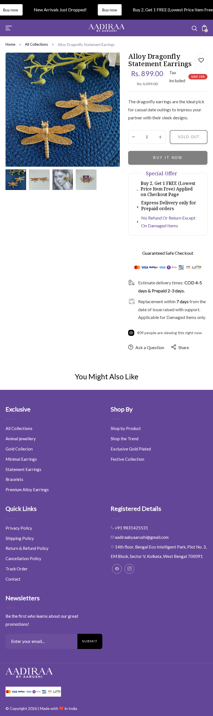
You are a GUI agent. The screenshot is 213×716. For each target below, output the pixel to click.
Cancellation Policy (23, 558)
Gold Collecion (19, 448)
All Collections (36, 44)
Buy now (100, 9)
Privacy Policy (19, 528)
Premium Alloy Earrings (27, 489)
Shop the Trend (124, 438)
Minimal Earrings (21, 459)
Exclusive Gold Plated (131, 448)
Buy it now (167, 158)
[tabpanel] (17, 179)
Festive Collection (127, 459)
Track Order (17, 568)
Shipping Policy (20, 538)
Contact (13, 578)
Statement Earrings (23, 469)
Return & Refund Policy (27, 548)
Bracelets (14, 479)
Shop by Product (126, 428)
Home (10, 44)
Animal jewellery (21, 438)
